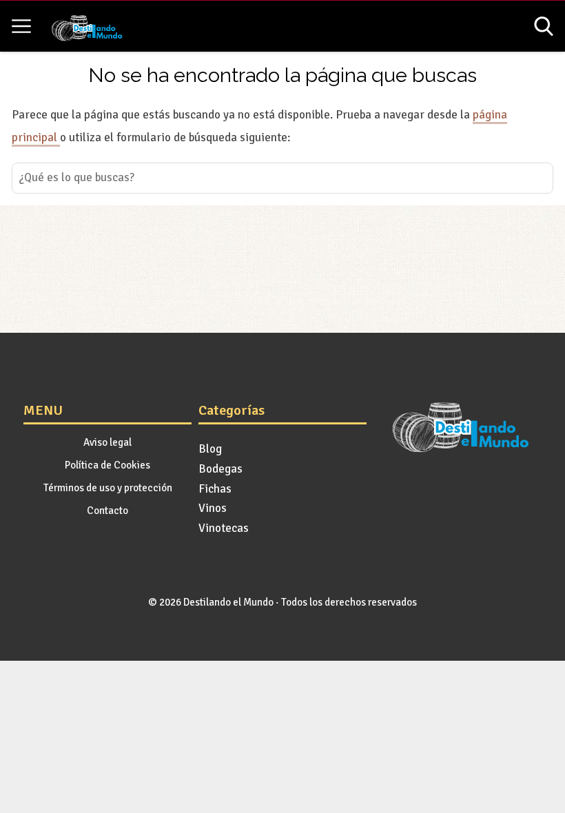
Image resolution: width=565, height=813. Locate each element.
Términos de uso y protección (107, 488)
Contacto (107, 510)
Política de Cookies (107, 465)
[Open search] (543, 26)
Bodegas (220, 469)
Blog (210, 449)
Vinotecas (223, 528)
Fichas (215, 489)
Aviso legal (107, 442)
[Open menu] (21, 26)
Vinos (212, 508)
